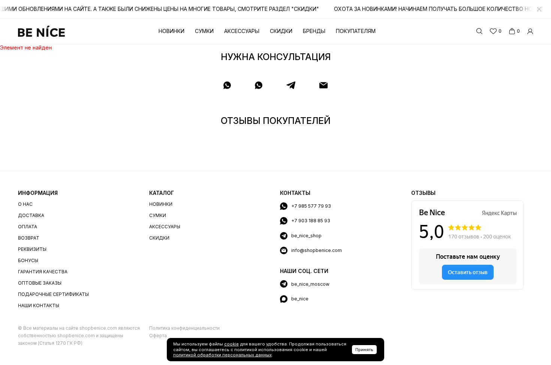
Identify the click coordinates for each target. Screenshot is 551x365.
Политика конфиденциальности (184, 328)
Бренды (314, 31)
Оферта (158, 335)
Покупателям (356, 31)
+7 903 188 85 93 (310, 220)
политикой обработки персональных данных (222, 354)
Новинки (171, 31)
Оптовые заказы (39, 283)
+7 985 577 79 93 (311, 206)
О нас (25, 204)
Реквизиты (32, 249)
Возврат (28, 238)
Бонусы (28, 260)
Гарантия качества (42, 272)
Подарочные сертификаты (53, 294)
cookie (231, 344)
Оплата (27, 226)
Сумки (204, 31)
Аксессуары (241, 31)
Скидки (281, 31)
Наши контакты (38, 305)
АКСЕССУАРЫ (164, 226)
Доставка (31, 215)
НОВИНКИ (160, 204)
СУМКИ (157, 215)
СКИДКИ (159, 238)
